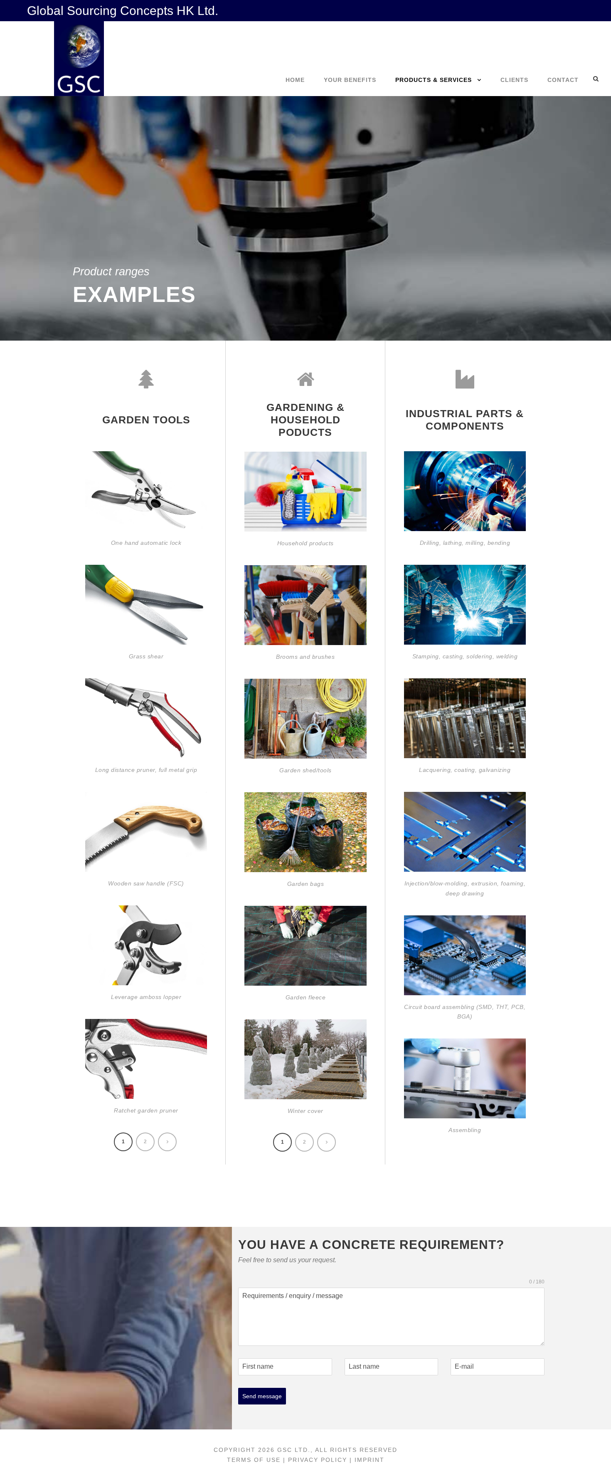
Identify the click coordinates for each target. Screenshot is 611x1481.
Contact (563, 80)
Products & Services (433, 80)
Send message (262, 1396)
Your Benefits (350, 80)
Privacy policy (319, 1459)
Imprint (369, 1459)
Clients (514, 80)
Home (295, 80)
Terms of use (254, 1459)
